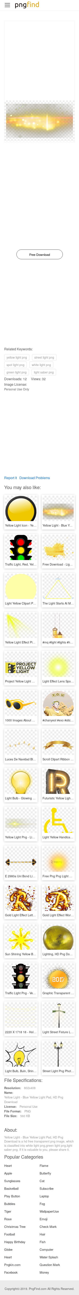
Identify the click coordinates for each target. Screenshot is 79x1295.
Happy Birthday (14, 1242)
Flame (44, 1165)
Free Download (39, 254)
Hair (42, 1234)
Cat (42, 1181)
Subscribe (47, 1188)
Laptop (44, 1196)
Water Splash (49, 1257)
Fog (42, 1203)
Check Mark (48, 1226)
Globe (8, 1249)
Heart (8, 1165)
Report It (10, 477)
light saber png (44, 372)
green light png (17, 372)
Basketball (11, 1188)
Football (9, 1234)
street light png (44, 357)
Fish (43, 1242)
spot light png (15, 365)
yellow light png (17, 357)
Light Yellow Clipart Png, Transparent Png (32, 603)
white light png (41, 365)
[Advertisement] (39, 60)
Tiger (7, 1211)
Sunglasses (12, 1181)
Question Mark (50, 1264)
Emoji (43, 1219)
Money (44, 1272)
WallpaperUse (49, 1211)
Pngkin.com (12, 1264)
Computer (46, 1249)
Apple (8, 1173)
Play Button (12, 1196)
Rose (8, 1219)
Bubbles (9, 1203)
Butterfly (45, 1173)
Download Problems (34, 477)
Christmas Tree (14, 1226)
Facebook (11, 1272)
